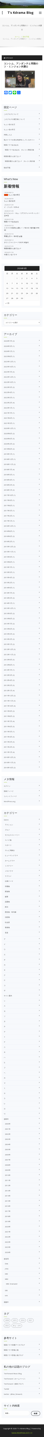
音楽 (6, 933)
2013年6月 (8, 629)
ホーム (17, 37)
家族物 (7, 891)
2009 (7, 1320)
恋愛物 (7, 902)
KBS (6, 1274)
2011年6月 (8, 726)
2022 (7, 1326)
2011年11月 (8, 701)
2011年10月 (8, 706)
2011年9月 (8, 711)
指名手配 (26, 37)
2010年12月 (8, 757)
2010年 (7, 1175)
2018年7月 (8, 469)
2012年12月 (8, 649)
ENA (6, 1264)
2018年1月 (8, 490)
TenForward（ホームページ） (15, 1379)
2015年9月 (8, 557)
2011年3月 (8, 742)
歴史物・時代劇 (10, 912)
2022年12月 (8, 377)
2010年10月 (8, 767)
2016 (22, 1320)
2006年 (7, 1155)
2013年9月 (8, 613)
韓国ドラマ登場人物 (11, 1350)
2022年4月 (8, 392)
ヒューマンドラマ (11, 855)
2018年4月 (8, 480)
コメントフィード (10, 796)
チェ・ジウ (17, 1326)
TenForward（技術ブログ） (14, 1384)
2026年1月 (8, 351)
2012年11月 (8, 654)
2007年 (7, 1160)
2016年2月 (8, 541)
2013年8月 (8, 618)
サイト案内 (8, 996)
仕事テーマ (9, 881)
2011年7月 (8, 721)
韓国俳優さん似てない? (12, 156)
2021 (30, 1320)
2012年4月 (8, 680)
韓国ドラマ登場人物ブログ (13, 1355)
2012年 (7, 1185)
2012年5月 (8, 675)
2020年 (7, 1227)
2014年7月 (8, 593)
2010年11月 (8, 762)
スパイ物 (8, 840)
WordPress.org (9, 801)
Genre (6, 820)
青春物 (7, 927)
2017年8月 (8, 505)
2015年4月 (8, 577)
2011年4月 (8, 737)
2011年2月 (8, 747)
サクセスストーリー (12, 835)
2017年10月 (8, 495)
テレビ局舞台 (10, 850)
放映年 (6, 1119)
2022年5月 (8, 387)
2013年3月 (8, 634)
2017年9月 (8, 500)
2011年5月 (8, 731)
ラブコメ (8, 876)
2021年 (7, 1232)
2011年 (7, 1180)
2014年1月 (8, 603)
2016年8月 (8, 531)
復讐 (6, 897)
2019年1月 (8, 454)
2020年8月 (8, 433)
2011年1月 (8, 752)
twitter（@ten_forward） (13, 1394)
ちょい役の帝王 (9, 129)
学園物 (7, 886)
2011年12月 (8, 696)
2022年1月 (8, 408)
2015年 (7, 1201)
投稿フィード (9, 791)
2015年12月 (8, 546)
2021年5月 (8, 423)
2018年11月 (8, 464)
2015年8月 (8, 562)
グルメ (7, 830)
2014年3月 (8, 598)
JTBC (7, 1269)
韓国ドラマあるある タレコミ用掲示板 (19, 150)
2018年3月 (8, 485)
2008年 (7, 1165)
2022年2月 (8, 403)
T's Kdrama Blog (21, 13)
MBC (6, 1279)
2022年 (7, 1237)
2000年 (7, 1124)
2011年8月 (8, 716)
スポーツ (8, 845)
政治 (6, 907)
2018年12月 (8, 459)
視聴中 (6, 1302)
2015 (15, 1320)
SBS (6, 1290)
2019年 (7, 1221)
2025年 (7, 1247)
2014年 (7, 1196)
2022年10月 (8, 382)
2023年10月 (8, 367)
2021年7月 (8, 413)
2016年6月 (8, 536)
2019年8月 (8, 449)
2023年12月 (8, 361)
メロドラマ (9, 871)
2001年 (7, 1129)
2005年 (7, 1149)
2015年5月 (8, 572)
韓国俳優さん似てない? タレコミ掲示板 (20, 161)
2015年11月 (8, 552)
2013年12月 (8, 608)
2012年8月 (8, 665)
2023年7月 (8, 372)
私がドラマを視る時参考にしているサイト (19, 140)
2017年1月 (8, 521)
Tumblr (6, 1389)
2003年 (7, 1139)
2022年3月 (8, 397)
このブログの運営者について (14, 119)
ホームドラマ (10, 861)
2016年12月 (8, 526)
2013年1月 (8, 644)
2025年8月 (8, 356)
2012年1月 (8, 690)
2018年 (7, 1216)
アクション (9, 825)
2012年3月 (8, 685)
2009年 (7, 1170)
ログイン (7, 786)
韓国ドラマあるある (11, 145)
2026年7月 (8, 341)
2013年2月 (8, 639)
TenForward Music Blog (13, 1373)
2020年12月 (8, 428)
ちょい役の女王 (9, 124)
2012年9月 (8, 660)
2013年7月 (8, 624)
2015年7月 (8, 567)
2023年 (7, 1242)
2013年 (7, 1191)
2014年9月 (8, 588)
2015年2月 (8, 582)
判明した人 (8, 135)
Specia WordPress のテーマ (22, 1433)
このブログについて (11, 114)
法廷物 (7, 917)
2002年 (7, 1134)
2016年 (7, 1206)
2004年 (7, 1144)
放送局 (6, 1259)
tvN (6, 1295)
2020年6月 (8, 439)
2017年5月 (8, 510)
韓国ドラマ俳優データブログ (14, 1345)
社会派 (7, 922)
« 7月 (7, 303)
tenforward (9, 58)
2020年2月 (8, 444)
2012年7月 (8, 670)
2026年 (7, 1252)
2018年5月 (8, 475)
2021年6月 (8, 418)
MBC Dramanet (11, 1284)
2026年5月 (8, 346)
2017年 (7, 1211)
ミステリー (9, 866)
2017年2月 (8, 516)
